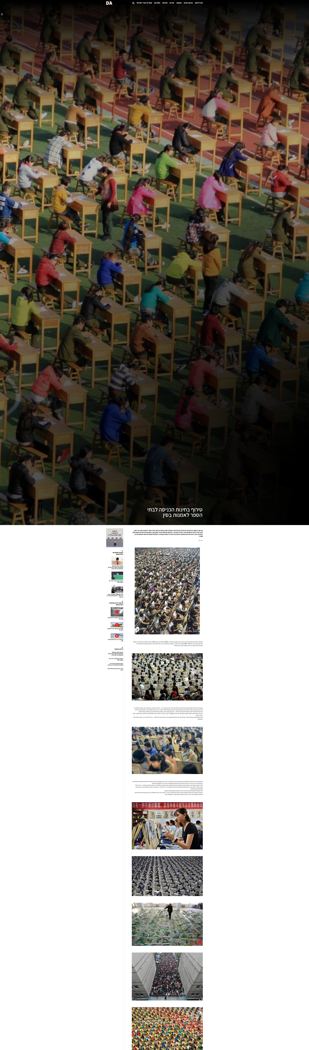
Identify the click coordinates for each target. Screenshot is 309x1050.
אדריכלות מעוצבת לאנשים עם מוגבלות (115, 618)
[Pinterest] (176, 544)
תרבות (164, 2)
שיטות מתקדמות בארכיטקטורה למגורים (115, 629)
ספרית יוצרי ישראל (144, 2)
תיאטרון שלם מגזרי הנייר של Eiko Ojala (116, 581)
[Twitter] (162, 544)
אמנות (179, 2)
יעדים (172, 2)
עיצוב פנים (188, 2)
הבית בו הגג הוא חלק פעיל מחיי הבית (115, 669)
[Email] (158, 544)
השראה (157, 2)
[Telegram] (165, 544)
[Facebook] (169, 544)
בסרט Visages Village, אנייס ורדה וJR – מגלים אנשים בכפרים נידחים (115, 595)
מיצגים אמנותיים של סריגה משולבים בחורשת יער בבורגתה (115, 664)
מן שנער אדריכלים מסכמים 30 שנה (115, 640)
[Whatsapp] (172, 544)
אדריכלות (199, 2)
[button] (2, 14)
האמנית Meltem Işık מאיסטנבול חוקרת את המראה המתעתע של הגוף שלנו (115, 567)
